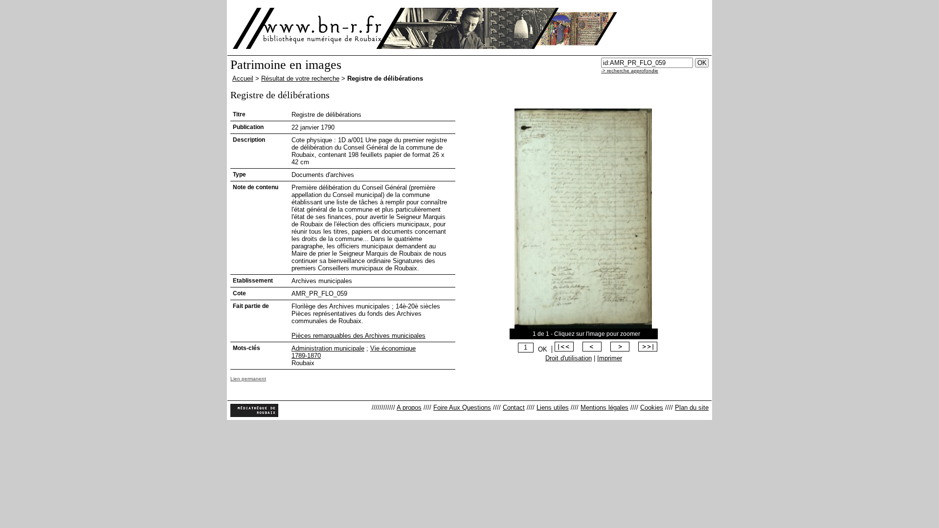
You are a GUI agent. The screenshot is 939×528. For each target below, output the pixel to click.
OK (542, 349)
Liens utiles (553, 407)
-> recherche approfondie (629, 70)
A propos (409, 407)
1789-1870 (306, 355)
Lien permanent (248, 378)
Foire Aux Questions (462, 407)
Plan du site (692, 407)
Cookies (651, 407)
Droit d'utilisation (568, 358)
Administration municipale (327, 348)
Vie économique (393, 348)
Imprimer (609, 358)
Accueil (242, 78)
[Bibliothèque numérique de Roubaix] (307, 28)
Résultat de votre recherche (300, 78)
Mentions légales (604, 407)
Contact (514, 407)
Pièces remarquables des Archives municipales (358, 335)
